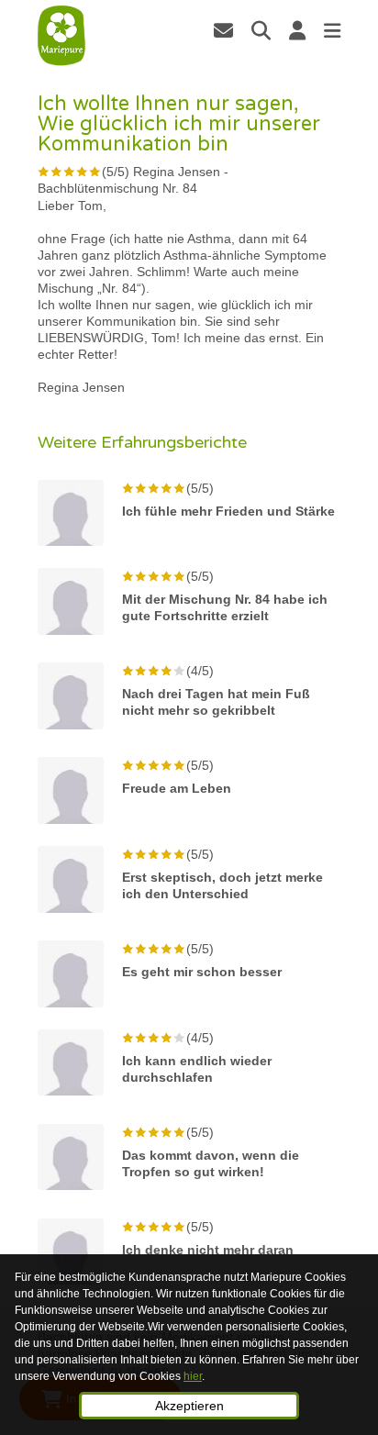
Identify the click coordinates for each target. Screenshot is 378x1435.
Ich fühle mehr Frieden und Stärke (228, 511)
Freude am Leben (176, 788)
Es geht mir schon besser (202, 971)
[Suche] (261, 30)
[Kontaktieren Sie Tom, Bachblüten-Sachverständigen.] (223, 30)
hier (192, 1376)
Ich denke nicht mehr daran (208, 1249)
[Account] (297, 30)
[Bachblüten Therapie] (62, 36)
